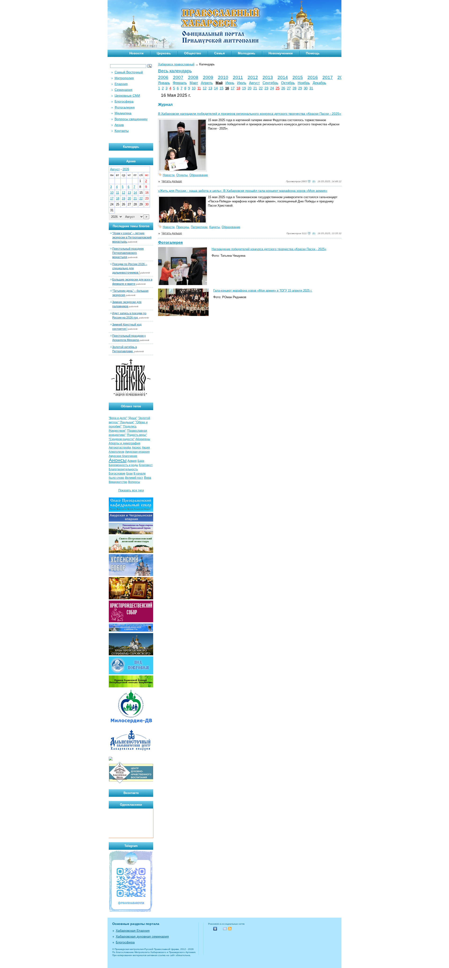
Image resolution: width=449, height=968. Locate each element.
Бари (141, 461)
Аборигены (142, 439)
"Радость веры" (137, 435)
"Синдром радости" (121, 439)
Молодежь (246, 53)
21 (255, 88)
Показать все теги (131, 490)
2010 (223, 77)
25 (277, 88)
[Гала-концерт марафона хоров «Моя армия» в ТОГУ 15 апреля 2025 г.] (183, 315)
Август (254, 83)
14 (216, 88)
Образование (198, 175)
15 (221, 88)
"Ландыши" (126, 422)
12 (204, 88)
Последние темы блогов (131, 226)
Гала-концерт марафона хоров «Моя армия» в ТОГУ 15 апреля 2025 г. (262, 290)
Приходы (182, 227)
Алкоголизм (116, 451)
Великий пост (134, 477)
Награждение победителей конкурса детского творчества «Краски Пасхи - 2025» (269, 249)
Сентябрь (270, 83)
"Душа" (132, 418)
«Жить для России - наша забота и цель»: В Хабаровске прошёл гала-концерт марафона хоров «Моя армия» (242, 191)
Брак (129, 473)
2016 (313, 77)
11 (199, 88)
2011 (238, 77)
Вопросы (134, 482)
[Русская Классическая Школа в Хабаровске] (131, 783)
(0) (313, 181)
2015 (298, 77)
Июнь (229, 83)
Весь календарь (175, 70)
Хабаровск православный (176, 64)
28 (294, 88)
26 (283, 88)
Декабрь (319, 83)
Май (219, 83)
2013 (268, 77)
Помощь (313, 53)
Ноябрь (304, 83)
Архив (119, 125)
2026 (126, 169)
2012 (253, 77)
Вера (147, 477)
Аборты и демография (124, 443)
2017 (327, 77)
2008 (193, 77)
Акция (146, 447)
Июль (241, 83)
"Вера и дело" (118, 418)
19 (244, 88)
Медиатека (123, 113)
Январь (164, 83)
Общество (192, 53)
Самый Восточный (129, 72)
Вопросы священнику (131, 119)
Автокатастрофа (120, 447)
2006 (163, 77)
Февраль (180, 83)
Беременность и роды (123, 465)
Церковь (164, 53)
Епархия (121, 84)
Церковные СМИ (127, 95)
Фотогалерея (170, 243)
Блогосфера (124, 101)
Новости (136, 53)
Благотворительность (123, 469)
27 (289, 88)
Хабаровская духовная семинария (142, 936)
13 (210, 88)
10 (194, 88)
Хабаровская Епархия (133, 930)
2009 (208, 77)
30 (306, 88)
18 (238, 88)
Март (194, 83)
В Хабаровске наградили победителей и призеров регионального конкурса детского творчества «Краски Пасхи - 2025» (249, 113)
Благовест (146, 465)
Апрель (207, 83)
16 (227, 88)
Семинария (123, 90)
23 (266, 88)
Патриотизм (199, 227)
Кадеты (214, 227)
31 (311, 88)
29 (300, 88)
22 (261, 88)
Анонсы (118, 460)
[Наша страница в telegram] (131, 911)
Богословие (117, 473)
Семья (219, 53)
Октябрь (288, 83)
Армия (132, 461)
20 (249, 88)
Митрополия (124, 78)
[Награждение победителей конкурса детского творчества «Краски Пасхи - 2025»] (182, 284)
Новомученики (280, 53)
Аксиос (136, 447)
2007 (178, 77)
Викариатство (118, 482)
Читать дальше (172, 181)
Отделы (182, 175)
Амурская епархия (137, 451)
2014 (283, 77)
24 (272, 88)
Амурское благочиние (123, 456)
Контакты (122, 131)
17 (233, 88)
